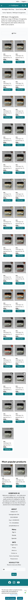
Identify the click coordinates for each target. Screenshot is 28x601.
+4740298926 (15, 523)
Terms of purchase (14, 556)
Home (4, 12)
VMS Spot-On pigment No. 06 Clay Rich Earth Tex (20, 112)
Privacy (14, 547)
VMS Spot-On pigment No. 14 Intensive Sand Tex (20, 223)
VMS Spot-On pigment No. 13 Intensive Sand (7, 223)
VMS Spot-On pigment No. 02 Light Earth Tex (20, 57)
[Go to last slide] (3, 476)
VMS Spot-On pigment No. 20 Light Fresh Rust (20, 306)
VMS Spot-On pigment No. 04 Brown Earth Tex (20, 84)
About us (14, 550)
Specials (14, 538)
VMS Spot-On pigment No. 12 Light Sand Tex (20, 195)
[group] (7, 476)
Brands (14, 535)
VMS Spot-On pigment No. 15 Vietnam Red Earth (7, 250)
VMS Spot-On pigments (19, 12)
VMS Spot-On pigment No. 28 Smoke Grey (20, 416)
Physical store (14, 558)
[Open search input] (22, 5)
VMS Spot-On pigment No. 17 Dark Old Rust (7, 278)
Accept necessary (10, 598)
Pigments (9, 12)
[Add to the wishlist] (11, 41)
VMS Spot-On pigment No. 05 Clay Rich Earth (7, 112)
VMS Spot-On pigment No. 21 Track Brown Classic (7, 333)
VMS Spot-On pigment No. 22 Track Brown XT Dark (20, 333)
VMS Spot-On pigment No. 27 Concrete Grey (7, 416)
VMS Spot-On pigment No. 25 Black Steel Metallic (7, 389)
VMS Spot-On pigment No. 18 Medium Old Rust (20, 278)
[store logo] (13, 6)
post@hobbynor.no (14, 525)
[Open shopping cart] (25, 5)
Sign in (14, 532)
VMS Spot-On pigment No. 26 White (20, 389)
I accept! (20, 598)
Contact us (14, 553)
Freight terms (14, 545)
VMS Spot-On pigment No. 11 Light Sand (7, 195)
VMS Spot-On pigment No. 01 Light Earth (7, 57)
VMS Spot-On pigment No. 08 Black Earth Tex (20, 140)
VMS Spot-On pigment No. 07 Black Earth (7, 140)
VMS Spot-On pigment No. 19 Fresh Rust (7, 306)
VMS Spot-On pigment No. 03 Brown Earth (7, 84)
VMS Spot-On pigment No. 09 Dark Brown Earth (7, 167)
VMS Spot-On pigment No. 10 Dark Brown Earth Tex (20, 167)
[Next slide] (24, 476)
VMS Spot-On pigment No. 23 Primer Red (7, 361)
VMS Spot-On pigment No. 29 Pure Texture (7, 444)
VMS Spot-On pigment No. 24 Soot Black (20, 361)
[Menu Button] (1, 5)
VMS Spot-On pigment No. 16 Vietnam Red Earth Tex (20, 250)
